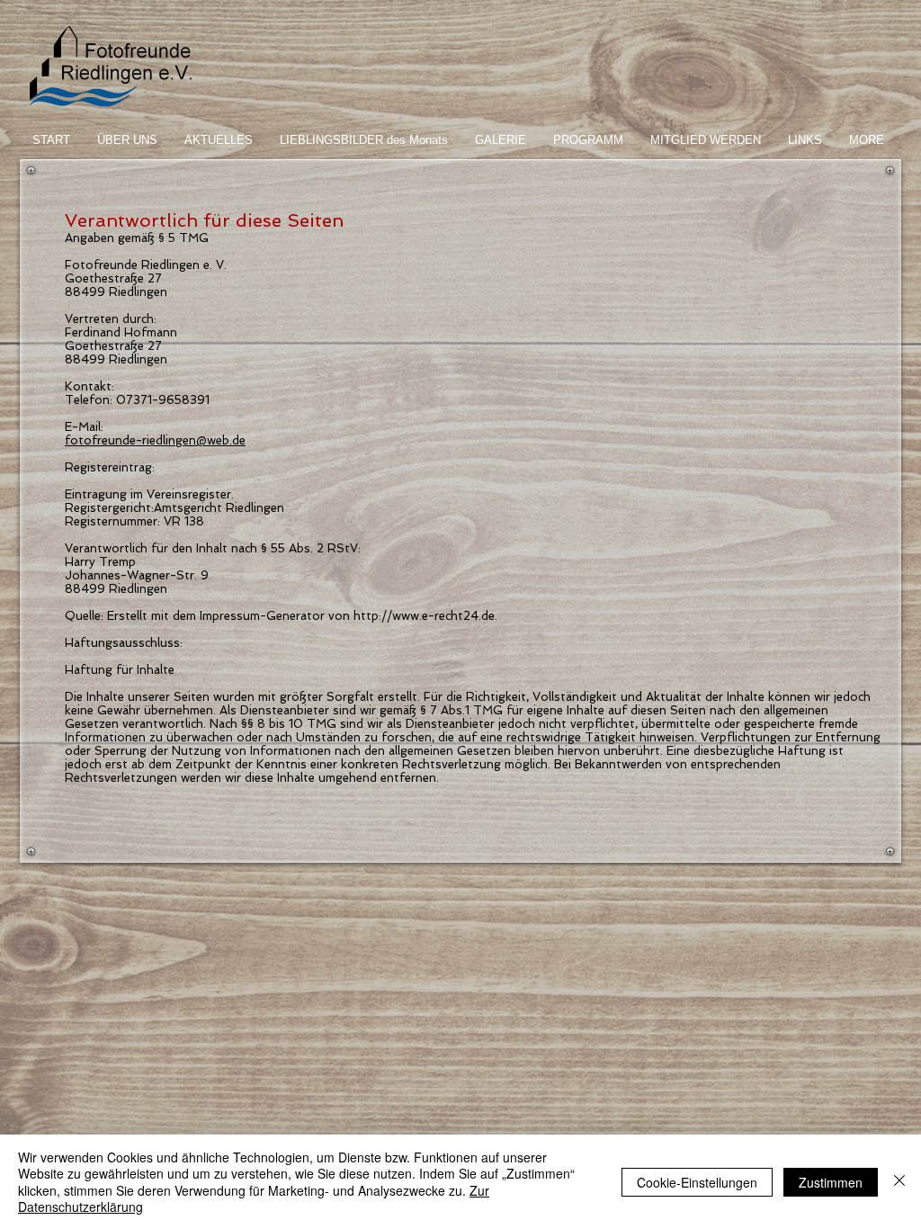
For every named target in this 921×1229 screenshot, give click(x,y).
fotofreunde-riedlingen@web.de (155, 440)
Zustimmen (831, 1182)
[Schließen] (899, 1182)
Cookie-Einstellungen (697, 1182)
